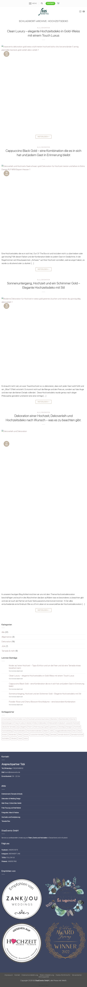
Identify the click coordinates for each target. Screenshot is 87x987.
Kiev (74, 731)
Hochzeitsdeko (19, 731)
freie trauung (38, 727)
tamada (53, 735)
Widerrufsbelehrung (47, 975)
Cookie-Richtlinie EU (63, 975)
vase (20, 738)
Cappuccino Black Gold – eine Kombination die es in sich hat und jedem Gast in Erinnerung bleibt (46, 684)
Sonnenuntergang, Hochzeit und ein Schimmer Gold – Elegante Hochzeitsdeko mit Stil (45, 693)
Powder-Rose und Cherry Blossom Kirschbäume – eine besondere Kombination (42, 701)
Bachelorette (63, 719)
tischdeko (5, 738)
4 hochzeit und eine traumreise (38, 719)
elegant (23, 727)
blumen (73, 719)
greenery (53, 727)
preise (26, 735)
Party (20, 735)
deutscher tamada (8, 727)
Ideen (46, 731)
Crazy (16, 723)
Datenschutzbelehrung (30, 975)
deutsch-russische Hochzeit (69, 723)
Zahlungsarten (44, 977)
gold (46, 727)
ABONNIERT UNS (14, 854)
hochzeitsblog (7, 731)
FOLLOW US (10, 857)
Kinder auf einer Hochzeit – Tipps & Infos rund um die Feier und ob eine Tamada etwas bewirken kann (45, 666)
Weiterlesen (43, 137)
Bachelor (54, 719)
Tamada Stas (6, 821)
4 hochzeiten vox (19, 719)
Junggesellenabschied (63, 731)
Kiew (79, 731)
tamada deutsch (63, 735)
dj (17, 727)
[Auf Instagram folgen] (80, 11)
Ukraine (13, 738)
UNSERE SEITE (13, 850)
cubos (22, 723)
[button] (32, 3)
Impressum (9, 975)
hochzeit (77, 727)
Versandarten (77, 975)
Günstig (61, 727)
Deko (35, 723)
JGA (3, 646)
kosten (4, 735)
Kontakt (17, 975)
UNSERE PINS (12, 861)
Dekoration (45, 28)
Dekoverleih (53, 723)
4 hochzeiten (6, 719)
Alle (39, 28)
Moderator (12, 735)
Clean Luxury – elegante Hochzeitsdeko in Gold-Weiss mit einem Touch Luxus (41, 675)
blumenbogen (7, 723)
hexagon (69, 727)
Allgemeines (7, 637)
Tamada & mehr (8, 651)
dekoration (43, 723)
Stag (47, 735)
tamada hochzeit (77, 735)
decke (29, 723)
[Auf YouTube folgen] (84, 11)
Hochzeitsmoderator (34, 731)
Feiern (30, 727)
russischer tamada (37, 735)
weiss (26, 738)
